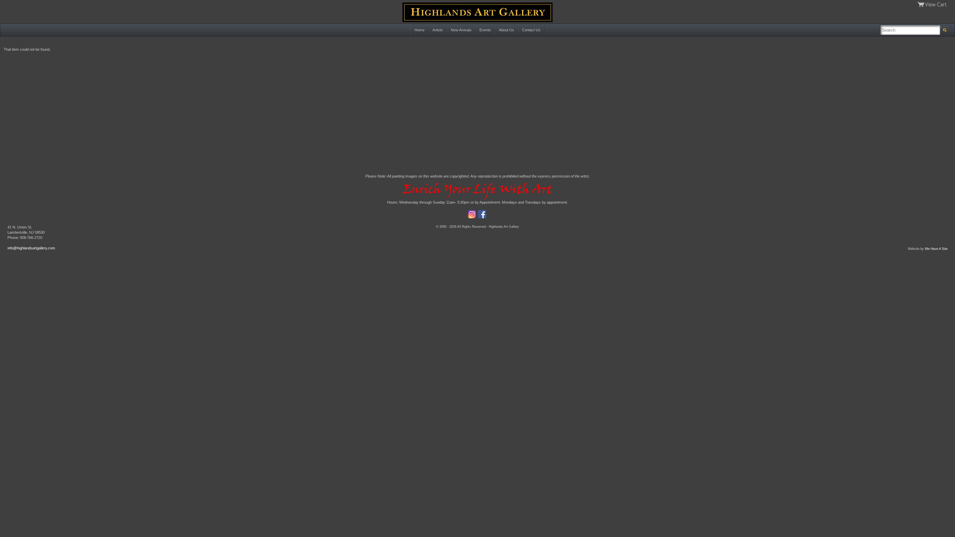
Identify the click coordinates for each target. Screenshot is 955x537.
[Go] (945, 30)
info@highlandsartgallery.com (31, 248)
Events (485, 30)
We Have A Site (936, 249)
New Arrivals (461, 30)
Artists (437, 30)
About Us (506, 30)
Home (420, 30)
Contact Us (531, 30)
